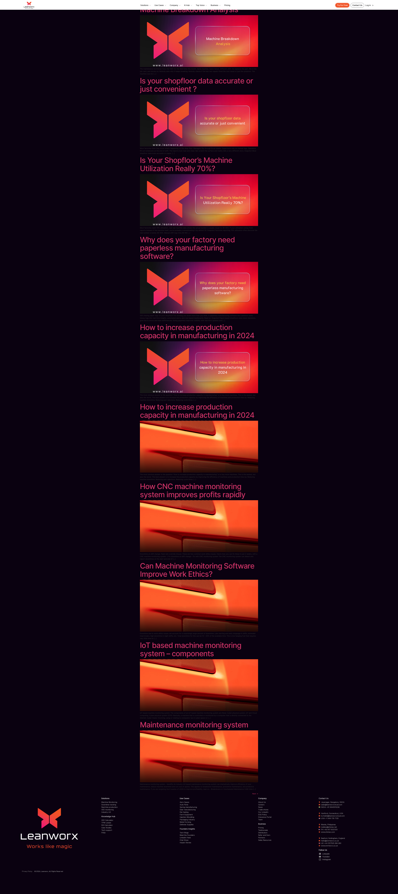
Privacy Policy (27, 871)
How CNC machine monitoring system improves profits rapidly (192, 490)
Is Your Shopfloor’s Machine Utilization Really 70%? (186, 164)
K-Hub (187, 5)
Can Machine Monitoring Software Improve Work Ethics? (197, 569)
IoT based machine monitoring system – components (190, 649)
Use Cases (159, 5)
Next (255, 794)
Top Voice (200, 5)
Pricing (227, 5)
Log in (368, 5)
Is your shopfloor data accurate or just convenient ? (196, 84)
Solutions (144, 5)
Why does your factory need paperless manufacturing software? (187, 247)
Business (214, 5)
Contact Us (357, 5)
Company (174, 5)
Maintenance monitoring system (194, 724)
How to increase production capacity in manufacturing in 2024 (197, 331)
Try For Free (342, 5)
